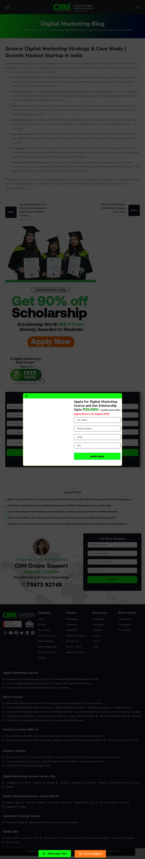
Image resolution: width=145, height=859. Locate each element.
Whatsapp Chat (57, 853)
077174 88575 (93, 854)
